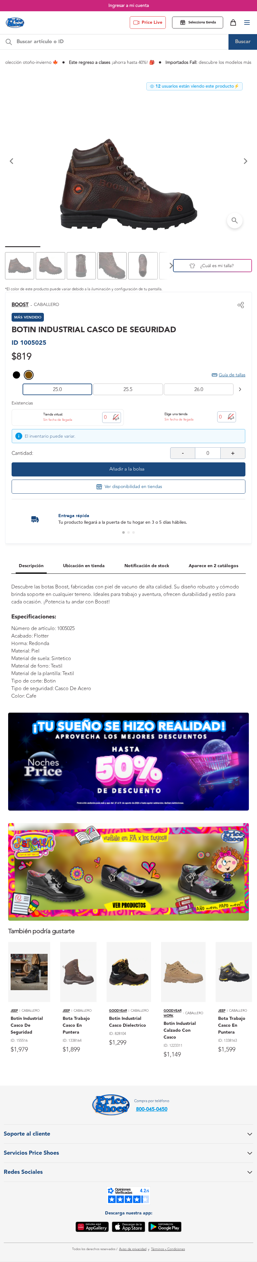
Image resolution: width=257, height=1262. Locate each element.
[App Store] (128, 1228)
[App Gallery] (92, 1228)
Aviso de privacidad (132, 1249)
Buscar (243, 42)
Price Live (152, 22)
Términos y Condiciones (168, 1249)
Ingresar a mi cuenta (128, 5)
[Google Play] (164, 1228)
